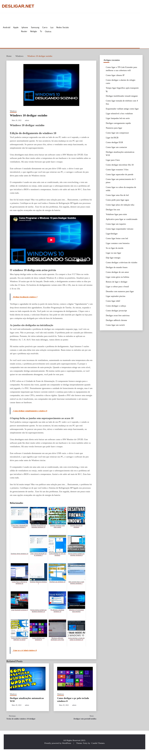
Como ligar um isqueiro (116, 224)
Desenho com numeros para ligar (120, 291)
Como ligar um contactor (116, 147)
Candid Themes (98, 743)
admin (27, 120)
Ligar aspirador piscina (115, 296)
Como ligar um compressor (117, 133)
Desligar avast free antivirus (118, 315)
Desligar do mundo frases (116, 267)
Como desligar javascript (116, 310)
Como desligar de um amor (117, 272)
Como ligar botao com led (117, 238)
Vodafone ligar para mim (116, 214)
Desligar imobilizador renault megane (122, 96)
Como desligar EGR (114, 142)
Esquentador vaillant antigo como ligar (122, 109)
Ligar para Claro (113, 160)
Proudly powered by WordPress (58, 743)
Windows (13, 111)
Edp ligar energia (113, 258)
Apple (16, 28)
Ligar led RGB (112, 137)
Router (24, 31)
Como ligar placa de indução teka (120, 205)
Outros (48, 32)
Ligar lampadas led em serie (118, 118)
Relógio (33, 31)
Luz (51, 28)
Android (6, 28)
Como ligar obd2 (113, 301)
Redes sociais (62, 28)
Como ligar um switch (115, 325)
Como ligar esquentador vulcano (119, 229)
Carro (44, 28)
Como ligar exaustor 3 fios (117, 169)
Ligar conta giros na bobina (117, 277)
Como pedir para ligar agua (117, 200)
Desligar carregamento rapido (118, 123)
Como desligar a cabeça (116, 306)
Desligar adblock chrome (116, 320)
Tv (41, 31)
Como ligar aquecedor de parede (119, 174)
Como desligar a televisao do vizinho (121, 262)
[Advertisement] (104, 30)
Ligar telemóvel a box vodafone (119, 113)
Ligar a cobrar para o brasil (117, 286)
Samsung (35, 28)
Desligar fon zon (113, 209)
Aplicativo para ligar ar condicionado (121, 219)
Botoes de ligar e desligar (116, 282)
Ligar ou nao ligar (113, 253)
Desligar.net (18, 6)
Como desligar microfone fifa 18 (120, 165)
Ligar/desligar (112, 233)
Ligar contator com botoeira (117, 243)
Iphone (25, 28)
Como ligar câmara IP (115, 75)
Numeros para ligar (114, 128)
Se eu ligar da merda (114, 248)
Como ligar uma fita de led (117, 195)
